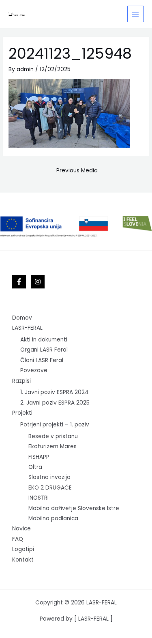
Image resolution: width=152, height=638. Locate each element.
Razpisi (21, 381)
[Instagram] (38, 281)
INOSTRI (38, 498)
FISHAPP (38, 457)
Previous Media (77, 170)
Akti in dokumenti (43, 339)
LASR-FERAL (27, 328)
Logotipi (23, 549)
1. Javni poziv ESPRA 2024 (54, 392)
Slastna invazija (49, 477)
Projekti (22, 413)
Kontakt (23, 560)
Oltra (35, 467)
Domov (22, 318)
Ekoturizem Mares (52, 446)
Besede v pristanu (53, 436)
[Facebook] (19, 281)
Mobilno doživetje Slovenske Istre (73, 508)
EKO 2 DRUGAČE (50, 488)
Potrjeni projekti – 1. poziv (54, 424)
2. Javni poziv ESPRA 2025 (55, 403)
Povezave (33, 370)
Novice (21, 528)
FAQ (17, 539)
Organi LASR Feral (44, 350)
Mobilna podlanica (53, 518)
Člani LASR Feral (41, 360)
